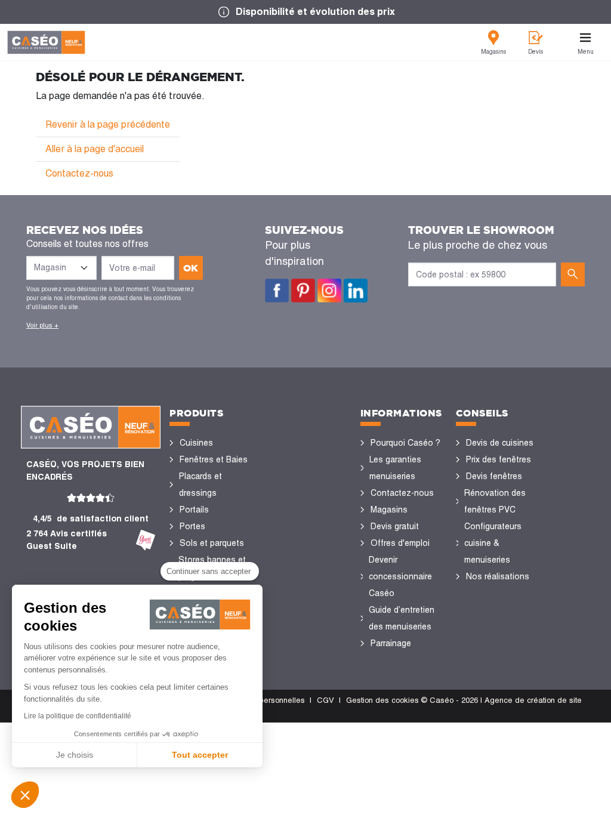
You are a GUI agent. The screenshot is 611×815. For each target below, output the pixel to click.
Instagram (329, 290)
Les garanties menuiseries (395, 468)
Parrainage (391, 643)
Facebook (277, 290)
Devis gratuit (395, 526)
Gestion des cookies (382, 700)
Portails (194, 509)
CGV (325, 700)
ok (190, 267)
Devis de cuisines (499, 442)
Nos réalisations (497, 576)
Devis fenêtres (494, 476)
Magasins (389, 509)
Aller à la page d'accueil (94, 149)
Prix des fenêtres (498, 459)
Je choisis (74, 755)
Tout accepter (200, 755)
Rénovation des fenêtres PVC (495, 501)
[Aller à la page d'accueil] (46, 42)
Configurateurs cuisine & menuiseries (492, 542)
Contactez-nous (79, 173)
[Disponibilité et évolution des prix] (305, 12)
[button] (25, 794)
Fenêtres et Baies (214, 459)
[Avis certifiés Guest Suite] (145, 540)
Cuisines (196, 442)
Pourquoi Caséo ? (405, 442)
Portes (192, 526)
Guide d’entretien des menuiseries (401, 618)
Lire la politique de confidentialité (77, 716)
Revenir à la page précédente (107, 124)
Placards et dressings (200, 484)
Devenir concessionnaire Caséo (400, 576)
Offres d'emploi (400, 543)
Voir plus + (42, 325)
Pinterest (303, 290)
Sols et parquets (212, 543)
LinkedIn (356, 290)
